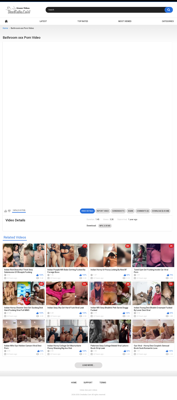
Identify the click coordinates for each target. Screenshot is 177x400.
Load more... (88, 365)
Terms (102, 382)
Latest (43, 21)
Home (6, 21)
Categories (168, 21)
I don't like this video (9, 211)
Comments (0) (143, 211)
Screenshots (118, 211)
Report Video (103, 211)
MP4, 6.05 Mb (105, 226)
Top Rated (82, 21)
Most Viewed (124, 21)
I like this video (5, 211)
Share (130, 211)
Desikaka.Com (85, 395)
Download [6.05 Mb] (160, 211)
